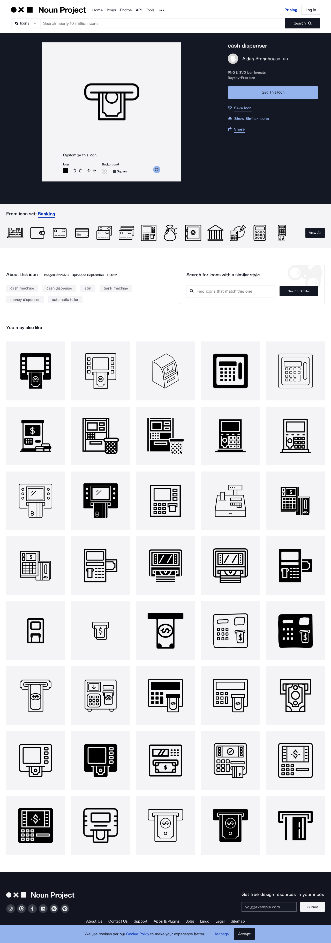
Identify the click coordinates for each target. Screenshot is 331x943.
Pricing (290, 9)
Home (97, 10)
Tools (150, 10)
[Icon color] (66, 170)
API (139, 10)
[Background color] (104, 171)
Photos (126, 10)
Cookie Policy (137, 934)
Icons (111, 10)
